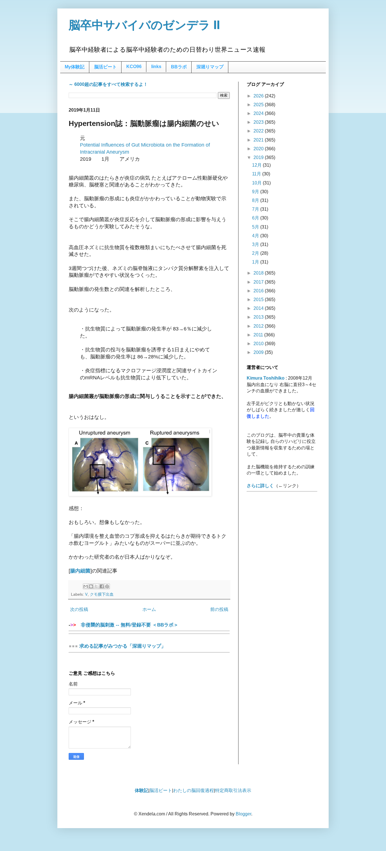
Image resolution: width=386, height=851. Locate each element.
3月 (256, 244)
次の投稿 (79, 609)
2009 (259, 352)
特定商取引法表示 (233, 790)
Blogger (243, 813)
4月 (256, 235)
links (156, 66)
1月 (256, 262)
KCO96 (134, 66)
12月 (257, 165)
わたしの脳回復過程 (193, 790)
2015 (259, 299)
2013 (259, 317)
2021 (259, 140)
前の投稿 (219, 609)
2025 (259, 104)
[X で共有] (96, 586)
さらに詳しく (260, 485)
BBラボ (179, 66)
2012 (259, 326)
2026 (259, 95)
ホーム (149, 609)
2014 (259, 308)
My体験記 (74, 66)
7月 (256, 209)
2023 (259, 122)
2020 (259, 148)
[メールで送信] (85, 586)
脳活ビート (105, 66)
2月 (256, 253)
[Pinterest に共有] (107, 586)
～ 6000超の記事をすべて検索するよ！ (108, 84)
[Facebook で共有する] (102, 586)
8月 (256, 200)
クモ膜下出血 (102, 594)
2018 (259, 273)
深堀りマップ (210, 66)
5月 (256, 227)
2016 (259, 290)
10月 (257, 182)
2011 (258, 334)
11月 (257, 173)
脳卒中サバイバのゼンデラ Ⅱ (144, 25)
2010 (259, 343)
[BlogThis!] (91, 586)
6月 (256, 218)
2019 (259, 157)
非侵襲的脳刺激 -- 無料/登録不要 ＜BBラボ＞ (127, 625)
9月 (256, 191)
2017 (259, 282)
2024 (259, 113)
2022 (259, 131)
